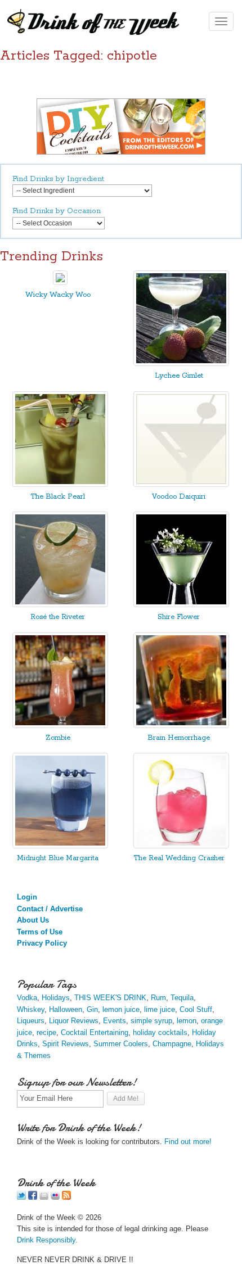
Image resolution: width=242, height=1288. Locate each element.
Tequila (182, 997)
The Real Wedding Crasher (179, 858)
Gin (92, 1009)
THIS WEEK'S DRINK (110, 997)
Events (114, 1020)
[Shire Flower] (181, 604)
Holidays (56, 997)
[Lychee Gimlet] (181, 363)
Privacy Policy (42, 943)
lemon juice (121, 1009)
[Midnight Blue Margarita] (60, 846)
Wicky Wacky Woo (58, 295)
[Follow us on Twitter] (21, 1197)
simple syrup (151, 1020)
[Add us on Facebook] (32, 1197)
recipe (46, 1032)
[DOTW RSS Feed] (66, 1197)
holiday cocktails (160, 1032)
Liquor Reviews (73, 1020)
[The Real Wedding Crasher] (181, 846)
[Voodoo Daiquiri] (181, 484)
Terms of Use (39, 932)
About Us (33, 920)
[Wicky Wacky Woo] (60, 282)
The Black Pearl (57, 496)
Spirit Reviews (65, 1044)
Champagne (172, 1044)
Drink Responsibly (46, 1240)
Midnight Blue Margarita (57, 858)
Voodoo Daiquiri (178, 496)
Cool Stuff (196, 1009)
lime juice (159, 1009)
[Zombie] (60, 725)
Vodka (27, 997)
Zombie (58, 738)
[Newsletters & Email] (43, 1197)
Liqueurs (30, 1020)
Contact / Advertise (50, 909)
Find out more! (188, 1141)
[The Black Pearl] (60, 484)
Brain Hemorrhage (178, 738)
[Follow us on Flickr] (55, 1197)
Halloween (65, 1009)
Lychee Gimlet (179, 376)
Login (27, 897)
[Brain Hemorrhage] (181, 725)
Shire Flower (179, 617)
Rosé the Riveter (57, 617)
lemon (186, 1020)
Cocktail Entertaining (94, 1032)
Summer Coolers (120, 1044)
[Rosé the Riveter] (60, 604)
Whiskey (30, 1009)
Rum (158, 997)
